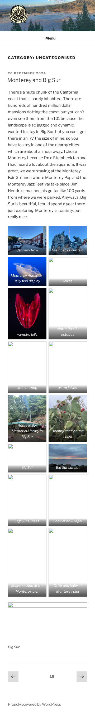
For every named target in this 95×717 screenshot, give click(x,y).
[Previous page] (13, 676)
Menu (50, 38)
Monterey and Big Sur (33, 80)
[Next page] (82, 676)
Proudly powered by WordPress (34, 704)
